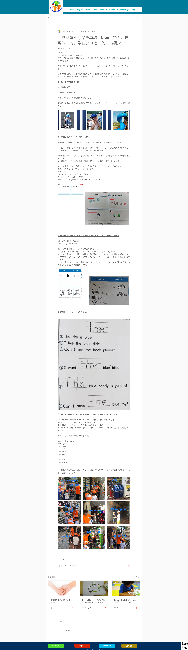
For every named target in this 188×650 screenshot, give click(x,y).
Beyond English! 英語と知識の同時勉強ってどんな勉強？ (93, 601)
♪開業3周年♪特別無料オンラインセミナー (61, 601)
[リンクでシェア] (73, 560)
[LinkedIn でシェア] (68, 560)
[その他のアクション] (129, 31)
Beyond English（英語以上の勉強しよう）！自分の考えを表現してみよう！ (125, 601)
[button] (137, 18)
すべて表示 (136, 577)
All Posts (50, 18)
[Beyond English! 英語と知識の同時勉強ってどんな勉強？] (94, 588)
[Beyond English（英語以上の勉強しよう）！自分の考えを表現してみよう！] (126, 588)
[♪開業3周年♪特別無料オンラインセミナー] (62, 588)
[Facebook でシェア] (59, 560)
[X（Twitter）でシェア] (63, 560)
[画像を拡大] (69, 488)
